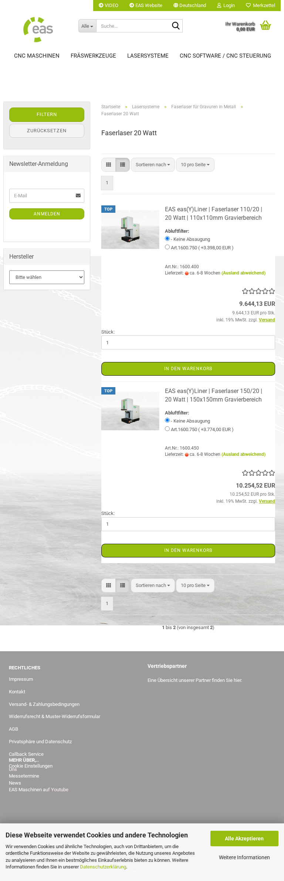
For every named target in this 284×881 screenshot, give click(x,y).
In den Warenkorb (188, 368)
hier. (238, 680)
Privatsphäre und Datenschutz (40, 741)
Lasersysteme (148, 55)
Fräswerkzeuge (93, 55)
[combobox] (153, 165)
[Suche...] (176, 26)
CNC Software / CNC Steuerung (225, 55)
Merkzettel (263, 5)
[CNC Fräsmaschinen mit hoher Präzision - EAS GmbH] (38, 29)
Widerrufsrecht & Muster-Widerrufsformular (54, 716)
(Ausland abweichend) (244, 273)
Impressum (21, 679)
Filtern (47, 114)
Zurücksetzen (47, 130)
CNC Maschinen (37, 55)
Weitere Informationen (244, 857)
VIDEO (111, 5)
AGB (13, 729)
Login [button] (228, 5)
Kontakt (17, 691)
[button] (190, 5)
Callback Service (26, 754)
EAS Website (148, 5)
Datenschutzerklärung (103, 867)
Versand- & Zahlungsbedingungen (44, 704)
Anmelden (47, 213)
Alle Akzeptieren (244, 838)
